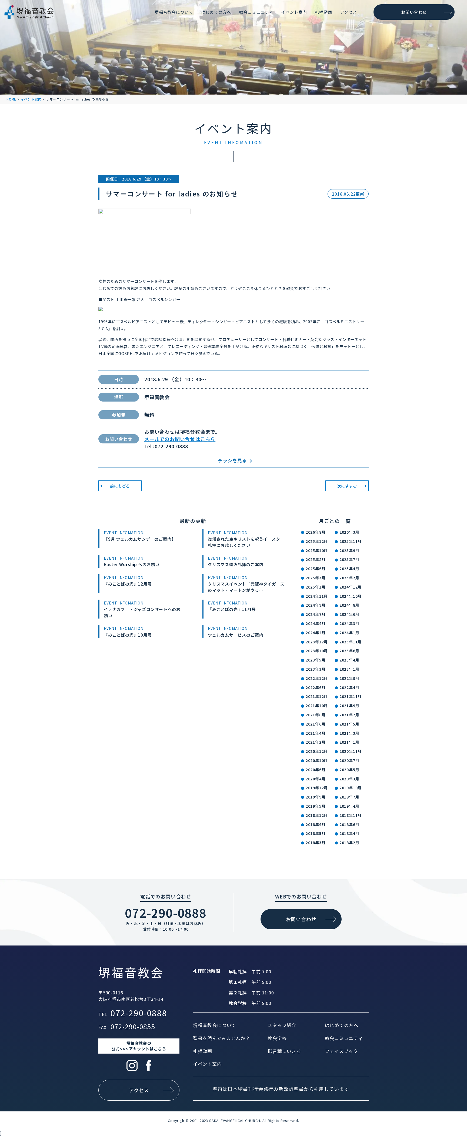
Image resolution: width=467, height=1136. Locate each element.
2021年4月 (316, 733)
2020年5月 (349, 769)
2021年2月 (316, 742)
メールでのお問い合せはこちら (179, 438)
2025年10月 (317, 550)
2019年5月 (316, 806)
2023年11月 (350, 641)
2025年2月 (349, 577)
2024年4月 (316, 623)
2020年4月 (316, 778)
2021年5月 (349, 724)
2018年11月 (350, 815)
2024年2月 (316, 632)
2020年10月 (317, 760)
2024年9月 (316, 605)
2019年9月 (316, 797)
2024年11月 (317, 596)
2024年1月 (349, 632)
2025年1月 (316, 587)
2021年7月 (349, 714)
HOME (11, 99)
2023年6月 (349, 650)
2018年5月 (316, 833)
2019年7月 (349, 797)
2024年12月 (350, 587)
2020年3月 (349, 778)
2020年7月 (349, 760)
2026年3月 (349, 532)
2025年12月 (317, 541)
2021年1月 (349, 742)
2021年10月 (317, 705)
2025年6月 (316, 568)
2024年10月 (350, 596)
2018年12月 (317, 815)
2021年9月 (349, 705)
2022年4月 (349, 687)
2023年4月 (349, 660)
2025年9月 (349, 550)
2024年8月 (349, 605)
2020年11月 (350, 751)
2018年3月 (316, 842)
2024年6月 (349, 614)
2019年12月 (317, 787)
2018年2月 (349, 842)
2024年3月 (349, 623)
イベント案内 (31, 99)
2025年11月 (350, 541)
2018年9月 (316, 824)
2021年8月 (316, 714)
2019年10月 (350, 787)
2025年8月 (316, 559)
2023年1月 (349, 669)
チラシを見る (232, 460)
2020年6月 (316, 769)
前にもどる (120, 486)
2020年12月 (317, 751)
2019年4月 (349, 806)
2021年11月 (350, 696)
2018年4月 (349, 833)
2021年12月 (317, 696)
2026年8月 (316, 532)
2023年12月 (317, 641)
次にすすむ (347, 486)
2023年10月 (317, 650)
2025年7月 (349, 559)
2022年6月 (316, 687)
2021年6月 (316, 724)
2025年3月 (316, 577)
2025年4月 (349, 568)
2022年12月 (317, 678)
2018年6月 (349, 824)
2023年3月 (316, 669)
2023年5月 (316, 660)
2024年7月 (316, 614)
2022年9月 (349, 678)
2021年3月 (349, 733)
